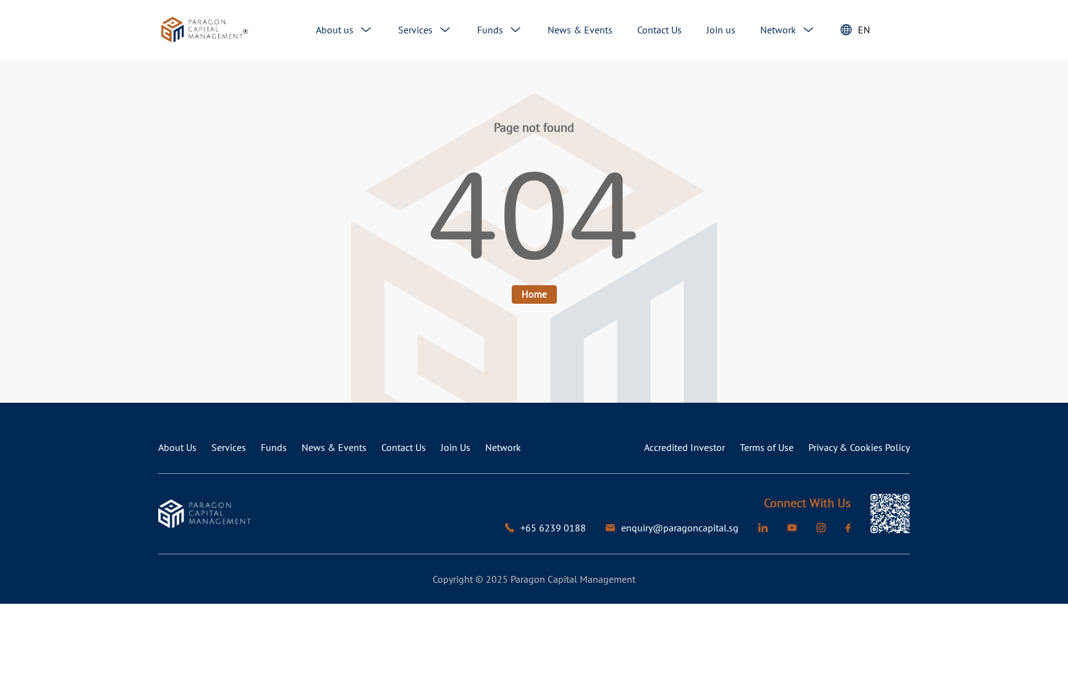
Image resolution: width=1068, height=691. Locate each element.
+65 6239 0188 (553, 527)
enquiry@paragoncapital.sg (680, 527)
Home (534, 294)
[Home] (204, 30)
